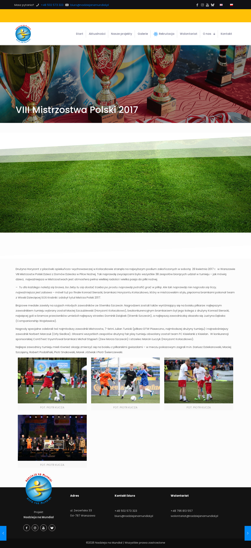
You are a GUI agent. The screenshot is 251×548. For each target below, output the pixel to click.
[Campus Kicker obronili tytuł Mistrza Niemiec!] (3, 533)
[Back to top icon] (235, 541)
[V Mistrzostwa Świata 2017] (248, 533)
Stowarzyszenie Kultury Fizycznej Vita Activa (142, 16)
